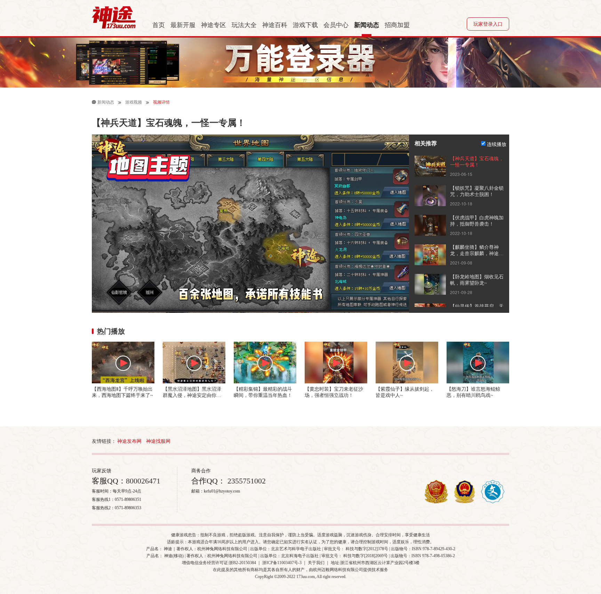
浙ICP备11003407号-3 (282, 562)
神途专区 (213, 25)
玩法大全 (244, 25)
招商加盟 (397, 25)
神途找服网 (158, 441)
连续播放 (496, 143)
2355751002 (245, 481)
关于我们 (316, 562)
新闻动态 (366, 25)
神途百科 (274, 25)
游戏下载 (305, 25)
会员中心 (335, 25)
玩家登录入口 (488, 24)
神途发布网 (129, 441)
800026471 (143, 481)
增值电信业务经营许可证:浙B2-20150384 (219, 562)
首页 (158, 25)
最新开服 (182, 25)
